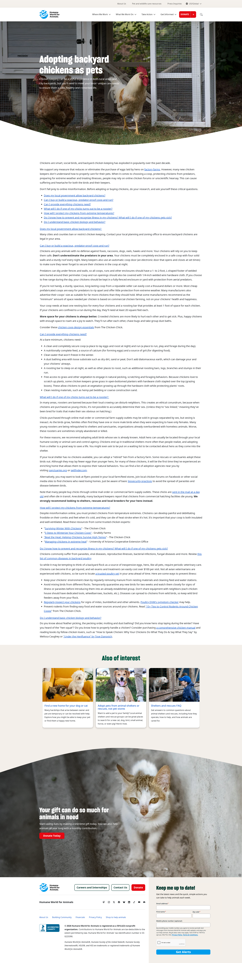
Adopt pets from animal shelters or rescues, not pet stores (118, 707)
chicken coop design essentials (76, 327)
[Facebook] (119, 902)
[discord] (144, 902)
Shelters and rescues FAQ (166, 705)
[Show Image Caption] (239, 116)
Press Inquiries (175, 3)
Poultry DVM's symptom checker (160, 602)
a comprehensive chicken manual (175, 627)
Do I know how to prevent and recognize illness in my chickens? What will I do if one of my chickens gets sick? (108, 217)
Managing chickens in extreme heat (65, 541)
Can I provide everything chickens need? (67, 204)
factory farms (152, 169)
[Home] (49, 887)
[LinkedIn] (129, 902)
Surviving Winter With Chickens (63, 528)
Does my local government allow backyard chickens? (74, 195)
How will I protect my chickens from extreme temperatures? (79, 213)
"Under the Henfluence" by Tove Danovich (87, 636)
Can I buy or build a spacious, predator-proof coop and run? (78, 200)
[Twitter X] (114, 902)
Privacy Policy (95, 917)
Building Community (62, 917)
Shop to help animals (116, 917)
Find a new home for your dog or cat (66, 705)
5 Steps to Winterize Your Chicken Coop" (68, 533)
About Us (121, 3)
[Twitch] (104, 902)
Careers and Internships (92, 887)
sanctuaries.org (58, 470)
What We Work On (124, 14)
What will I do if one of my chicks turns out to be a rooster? (78, 209)
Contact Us (120, 887)
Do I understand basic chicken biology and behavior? (74, 222)
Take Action (147, 14)
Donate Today (51, 836)
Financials (80, 917)
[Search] (199, 14)
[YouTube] (139, 902)
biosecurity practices (140, 481)
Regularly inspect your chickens (62, 602)
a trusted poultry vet (107, 573)
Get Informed (167, 14)
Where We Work (100, 14)
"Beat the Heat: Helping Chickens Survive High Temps (75, 537)
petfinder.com (79, 470)
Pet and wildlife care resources (146, 3)
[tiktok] (134, 902)
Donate (185, 14)
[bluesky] (124, 902)
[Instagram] (109, 902)
